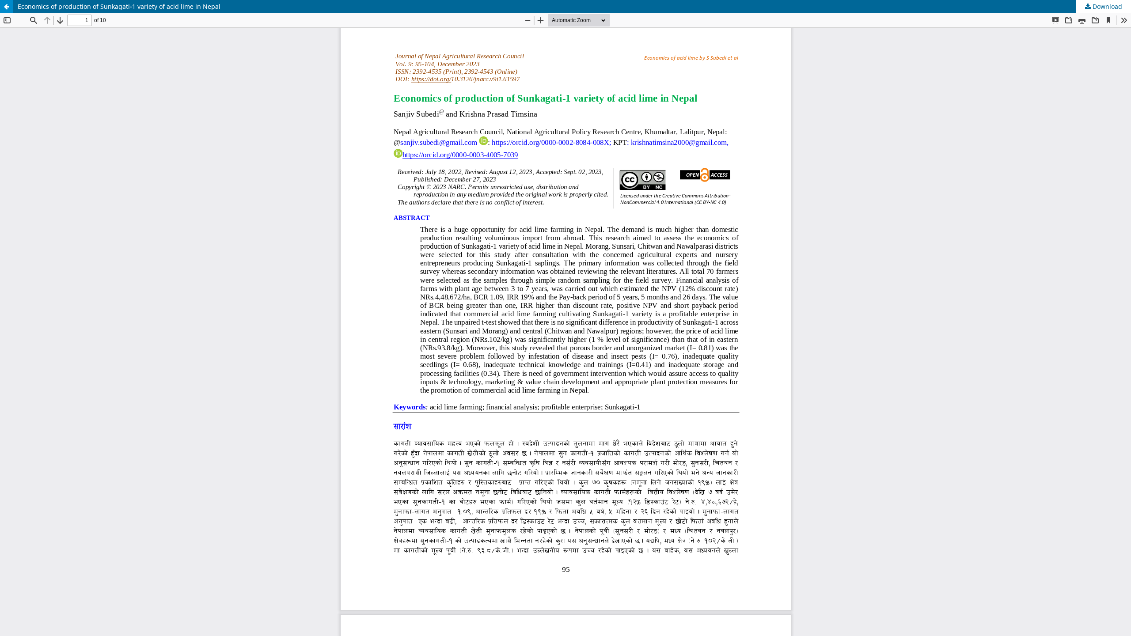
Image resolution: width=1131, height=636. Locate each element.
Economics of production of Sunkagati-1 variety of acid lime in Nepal (119, 6)
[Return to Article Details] (6, 6)
